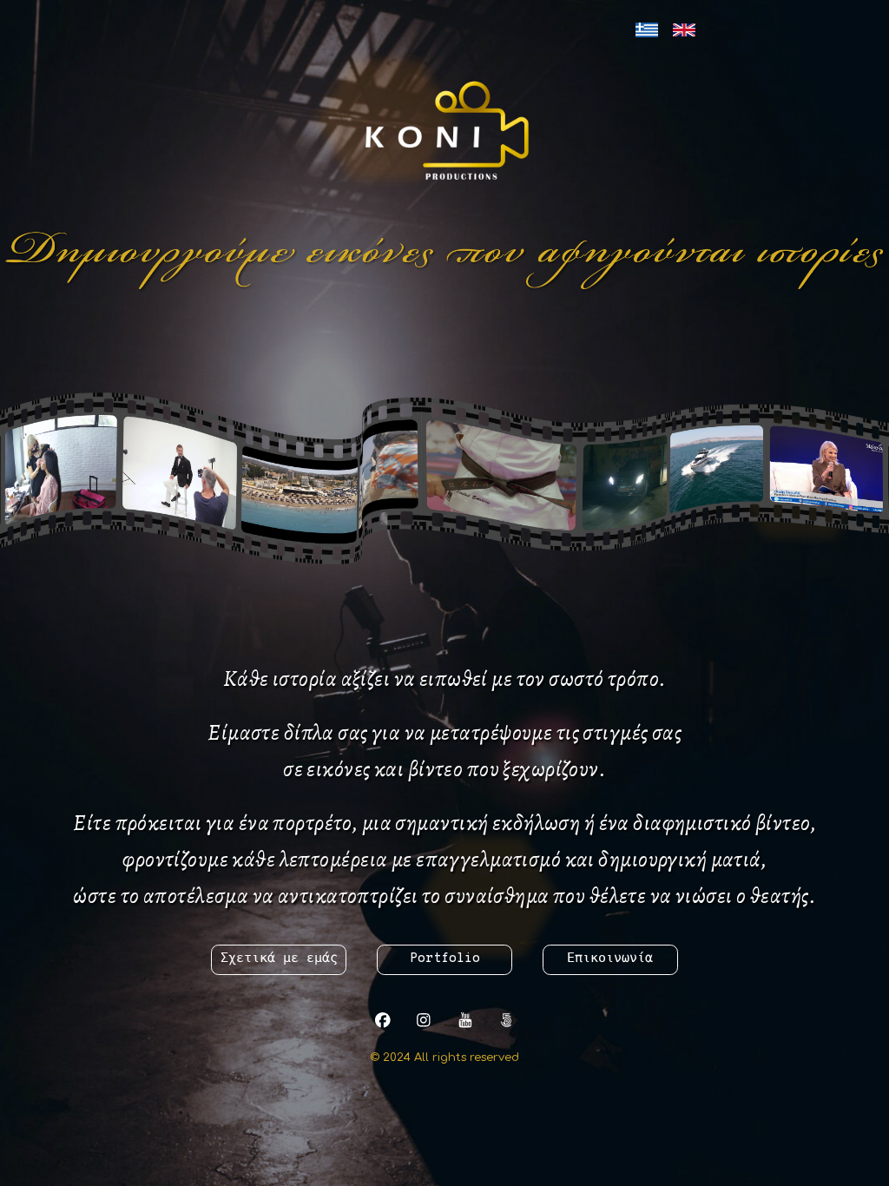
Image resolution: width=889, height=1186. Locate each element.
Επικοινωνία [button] (610, 959)
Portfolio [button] (445, 959)
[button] (382, 1020)
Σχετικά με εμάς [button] (279, 959)
